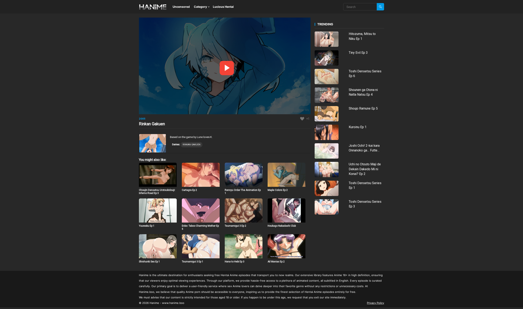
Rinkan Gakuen (191, 144)
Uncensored (181, 6)
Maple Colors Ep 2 (278, 190)
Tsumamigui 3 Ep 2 (235, 225)
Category (200, 6)
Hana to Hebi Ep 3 (234, 261)
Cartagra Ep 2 (189, 190)
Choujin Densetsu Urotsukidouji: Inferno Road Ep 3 (157, 192)
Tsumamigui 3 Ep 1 (192, 261)
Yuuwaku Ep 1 (146, 225)
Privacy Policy (375, 303)
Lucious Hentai (223, 6)
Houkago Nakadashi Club (282, 225)
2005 (142, 118)
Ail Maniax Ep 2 (276, 261)
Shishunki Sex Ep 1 (149, 261)
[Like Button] (302, 118)
